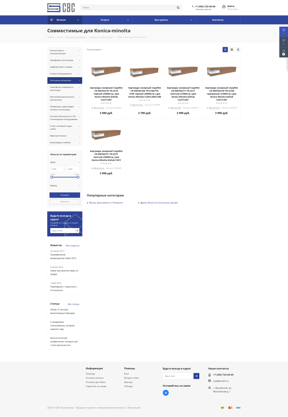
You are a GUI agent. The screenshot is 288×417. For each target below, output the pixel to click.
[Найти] (178, 8)
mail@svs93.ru (220, 380)
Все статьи (73, 304)
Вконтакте (166, 393)
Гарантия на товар (96, 386)
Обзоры (128, 386)
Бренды (128, 381)
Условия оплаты (95, 377)
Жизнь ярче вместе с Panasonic (106, 202)
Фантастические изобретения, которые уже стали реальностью (64, 342)
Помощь (90, 373)
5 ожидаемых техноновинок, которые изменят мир (62, 325)
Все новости (72, 245)
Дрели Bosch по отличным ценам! (159, 202)
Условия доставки (96, 381)
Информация (94, 368)
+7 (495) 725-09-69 (205, 6)
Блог (126, 373)
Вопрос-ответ (131, 377)
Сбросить (64, 201)
